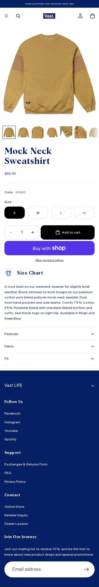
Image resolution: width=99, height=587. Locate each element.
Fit (6, 358)
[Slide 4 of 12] (52, 132)
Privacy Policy (15, 481)
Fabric (9, 346)
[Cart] (92, 16)
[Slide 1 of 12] (9, 132)
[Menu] (6, 16)
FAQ (7, 473)
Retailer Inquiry (16, 515)
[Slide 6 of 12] (81, 132)
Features (11, 333)
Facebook (12, 413)
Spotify (10, 439)
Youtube (11, 430)
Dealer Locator (16, 524)
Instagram (12, 422)
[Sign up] (86, 569)
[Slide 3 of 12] (38, 132)
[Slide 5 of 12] (66, 132)
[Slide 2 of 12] (23, 132)
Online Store (14, 506)
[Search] (18, 16)
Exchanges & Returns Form (26, 464)
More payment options (49, 260)
